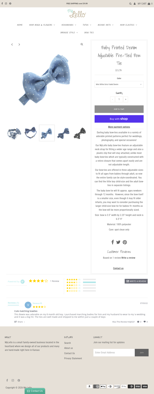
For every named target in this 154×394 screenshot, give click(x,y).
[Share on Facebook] (112, 243)
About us (68, 348)
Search (67, 343)
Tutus (85, 25)
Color (119, 78)
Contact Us (69, 353)
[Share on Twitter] (118, 243)
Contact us (118, 268)
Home (20, 25)
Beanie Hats (104, 25)
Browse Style (67, 32)
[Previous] (12, 44)
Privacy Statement (73, 358)
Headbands (67, 25)
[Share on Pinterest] (125, 243)
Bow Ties (89, 32)
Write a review (128, 257)
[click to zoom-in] (82, 44)
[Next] (19, 44)
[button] (136, 281)
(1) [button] (79, 282)
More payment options (119, 126)
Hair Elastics (127, 25)
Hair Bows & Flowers (40, 25)
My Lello (27, 387)
